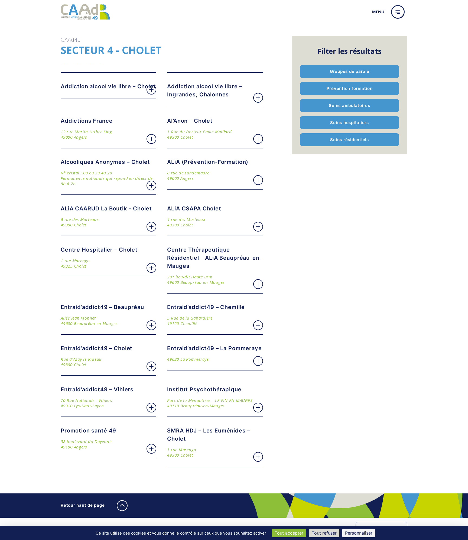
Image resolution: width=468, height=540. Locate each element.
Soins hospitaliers (349, 122)
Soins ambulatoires (349, 105)
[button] (399, 12)
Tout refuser (324, 533)
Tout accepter (289, 533)
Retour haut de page (83, 505)
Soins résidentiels (349, 139)
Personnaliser (358, 533)
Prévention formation (350, 88)
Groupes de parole (349, 71)
